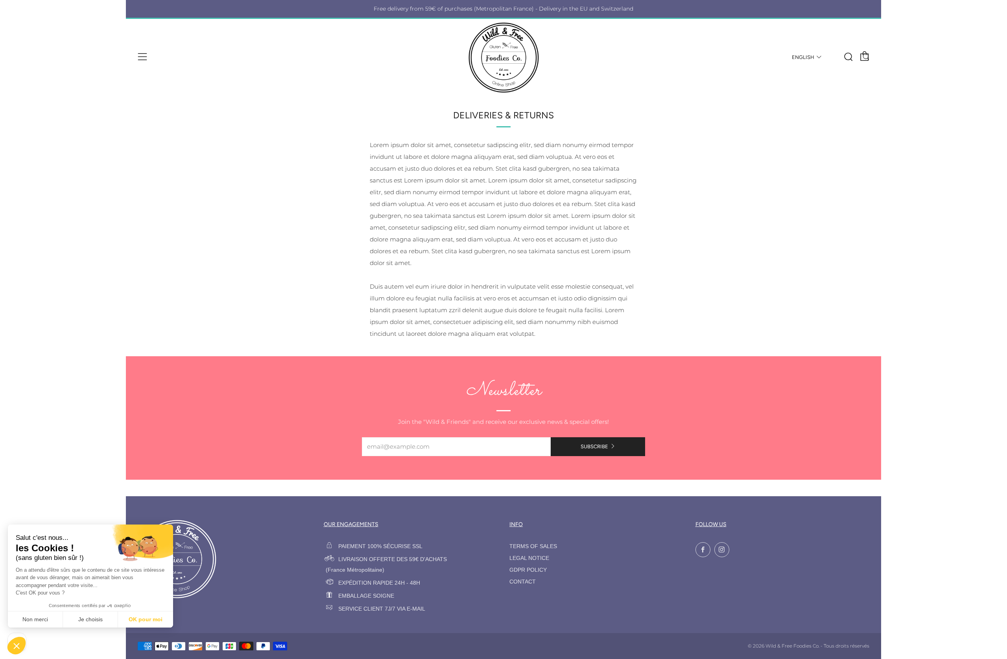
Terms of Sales (533, 546)
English (803, 57)
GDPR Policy (528, 570)
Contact (522, 582)
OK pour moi (145, 619)
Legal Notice (529, 558)
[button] (16, 645)
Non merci (35, 619)
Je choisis (90, 619)
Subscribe (594, 446)
